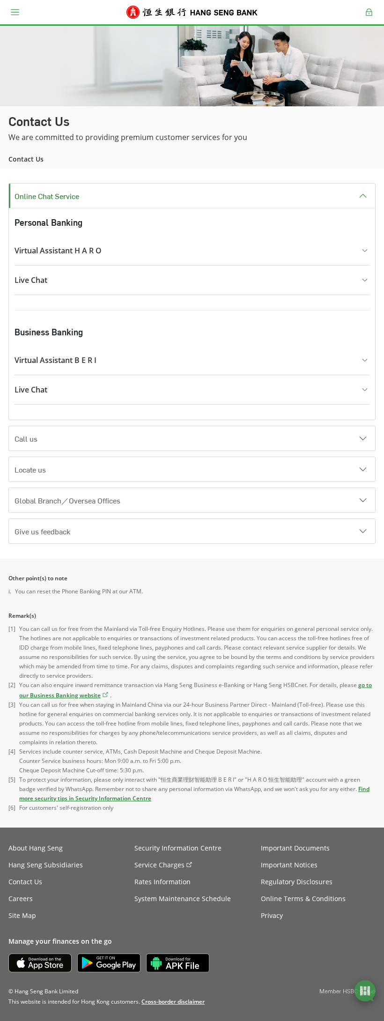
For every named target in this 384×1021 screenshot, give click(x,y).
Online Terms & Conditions (303, 898)
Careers (20, 898)
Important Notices (289, 864)
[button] (15, 12)
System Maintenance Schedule (182, 898)
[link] (173, 1002)
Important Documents (295, 847)
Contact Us (25, 881)
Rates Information (162, 881)
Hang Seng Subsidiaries (45, 864)
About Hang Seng (35, 847)
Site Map (22, 915)
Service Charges (159, 864)
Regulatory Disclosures (296, 881)
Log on (369, 18)
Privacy (272, 915)
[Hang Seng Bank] (192, 12)
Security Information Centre (178, 847)
